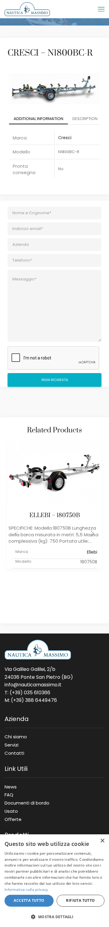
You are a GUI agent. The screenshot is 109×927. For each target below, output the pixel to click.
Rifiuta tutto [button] (80, 900)
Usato (11, 811)
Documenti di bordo (27, 803)
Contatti (14, 752)
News (11, 787)
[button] (92, 533)
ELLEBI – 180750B (54, 515)
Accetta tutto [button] (29, 900)
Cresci (64, 138)
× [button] (102, 841)
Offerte (13, 818)
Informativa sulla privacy (26, 889)
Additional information (38, 119)
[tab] (38, 119)
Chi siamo (16, 736)
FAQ (9, 794)
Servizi (11, 745)
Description (84, 119)
